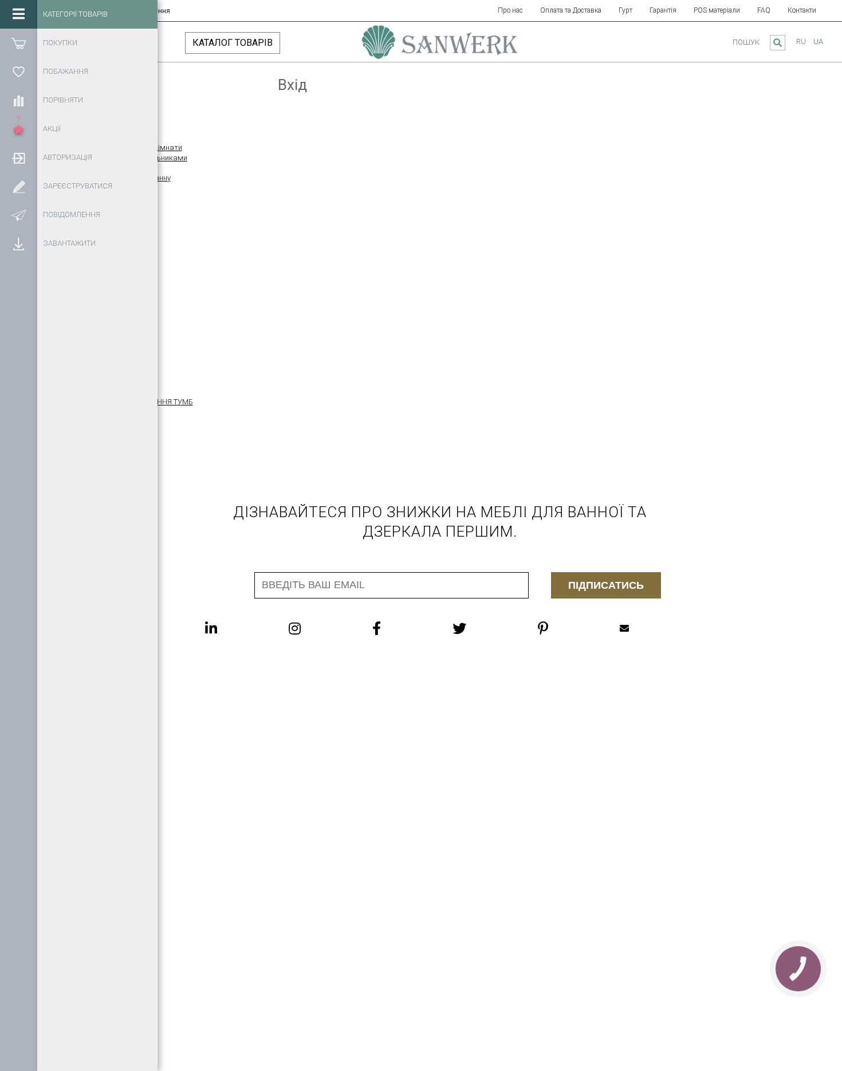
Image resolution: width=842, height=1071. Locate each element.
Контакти (802, 10)
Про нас (510, 10)
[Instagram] (318, 628)
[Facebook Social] (399, 628)
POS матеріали (717, 10)
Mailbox (647, 628)
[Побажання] (18, 71)
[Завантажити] (18, 243)
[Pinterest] (566, 628)
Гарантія (663, 10)
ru (801, 41)
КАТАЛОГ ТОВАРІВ (232, 42)
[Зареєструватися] (18, 186)
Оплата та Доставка (570, 10)
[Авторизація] (18, 157)
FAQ (763, 10)
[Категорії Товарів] (18, 14)
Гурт (625, 10)
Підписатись (606, 585)
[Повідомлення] (18, 214)
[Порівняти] (18, 100)
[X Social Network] (482, 628)
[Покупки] (18, 43)
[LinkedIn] (234, 628)
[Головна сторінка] (440, 47)
